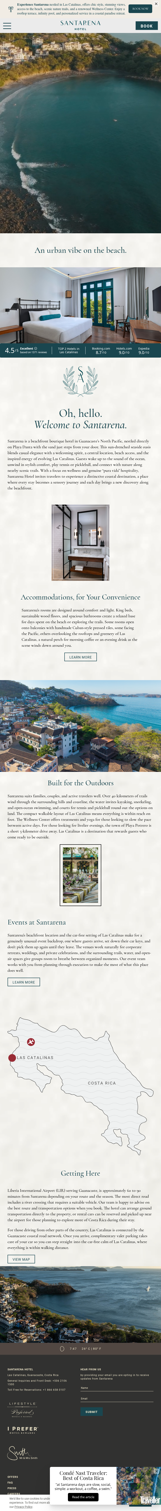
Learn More (80, 657)
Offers (13, 1477)
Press (12, 1488)
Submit (92, 1412)
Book (147, 26)
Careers (14, 1494)
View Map (21, 1260)
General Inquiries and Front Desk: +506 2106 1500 (37, 1382)
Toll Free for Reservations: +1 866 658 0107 (37, 1389)
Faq (10, 1482)
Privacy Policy (23, 1506)
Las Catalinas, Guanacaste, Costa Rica (33, 1375)
